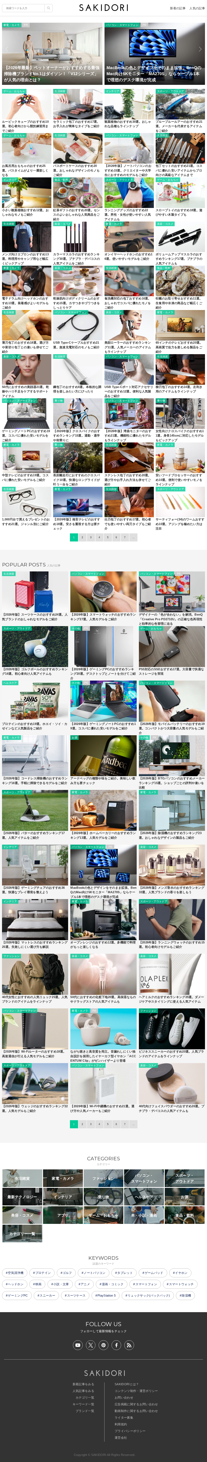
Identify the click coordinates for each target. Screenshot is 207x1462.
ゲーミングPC (18, 1295)
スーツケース (76, 1295)
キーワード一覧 (83, 1404)
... (133, 537)
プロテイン (43, 1272)
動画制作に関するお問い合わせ (136, 1411)
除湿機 (186, 1295)
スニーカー (47, 1295)
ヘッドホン (15, 1284)
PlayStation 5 (106, 1295)
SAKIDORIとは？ (127, 1384)
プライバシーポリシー (130, 1431)
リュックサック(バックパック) (149, 1295)
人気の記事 (197, 8)
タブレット (125, 1272)
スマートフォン (146, 1284)
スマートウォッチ (181, 1284)
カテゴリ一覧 (85, 1397)
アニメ (85, 1284)
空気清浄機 (15, 1272)
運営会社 (121, 1437)
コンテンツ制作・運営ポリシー (136, 1391)
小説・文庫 (61, 1284)
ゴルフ (67, 1272)
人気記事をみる (83, 1391)
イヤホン (181, 1272)
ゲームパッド (154, 1272)
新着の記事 (178, 8)
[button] (7, 49)
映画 (38, 1284)
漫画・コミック (113, 1284)
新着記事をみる (83, 1384)
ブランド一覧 (85, 1411)
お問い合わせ (124, 1397)
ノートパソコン (94, 1272)
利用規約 (121, 1424)
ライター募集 (124, 1417)
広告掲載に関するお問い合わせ (136, 1404)
